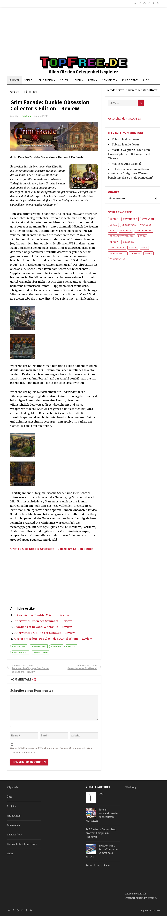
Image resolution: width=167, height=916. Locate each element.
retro (142, 236)
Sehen (64, 80)
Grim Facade (39, 646)
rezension (129, 242)
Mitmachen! (14, 815)
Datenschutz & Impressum (22, 844)
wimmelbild (41, 652)
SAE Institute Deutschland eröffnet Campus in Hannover (101, 833)
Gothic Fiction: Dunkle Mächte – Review (41, 615)
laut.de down (130, 139)
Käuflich (31, 92)
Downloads (13, 825)
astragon (148, 219)
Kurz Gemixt (130, 80)
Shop (146, 80)
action (114, 219)
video (148, 253)
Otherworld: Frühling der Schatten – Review (44, 632)
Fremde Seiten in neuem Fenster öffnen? (131, 90)
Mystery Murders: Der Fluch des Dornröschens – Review (53, 638)
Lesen (91, 80)
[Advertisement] (83, 33)
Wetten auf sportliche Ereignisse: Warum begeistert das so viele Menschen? (130, 173)
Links (10, 853)
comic (113, 225)
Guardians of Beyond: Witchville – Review (43, 626)
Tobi (115, 139)
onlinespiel (144, 230)
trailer (135, 253)
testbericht (20, 652)
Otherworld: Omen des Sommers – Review (43, 621)
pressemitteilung (122, 236)
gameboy (146, 225)
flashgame (129, 225)
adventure (19, 646)
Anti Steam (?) (133, 163)
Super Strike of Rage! (98, 865)
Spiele (28, 80)
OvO (101, 793)
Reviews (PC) (14, 834)
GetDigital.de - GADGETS (124, 118)
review (71, 646)
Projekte (12, 806)
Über (9, 796)
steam (133, 247)
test (144, 247)
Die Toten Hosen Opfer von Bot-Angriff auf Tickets (129, 154)
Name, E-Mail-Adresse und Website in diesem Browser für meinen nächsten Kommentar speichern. (51, 750)
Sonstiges (108, 80)
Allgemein (13, 787)
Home (15, 80)
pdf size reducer (122, 169)
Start (14, 92)
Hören (77, 80)
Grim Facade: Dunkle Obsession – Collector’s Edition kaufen (52, 548)
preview (57, 646)
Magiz (116, 163)
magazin (125, 230)
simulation (117, 247)
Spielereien (46, 80)
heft (113, 230)
